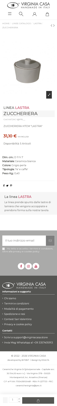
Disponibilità (11, 143)
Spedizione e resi (14, 313)
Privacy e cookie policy (18, 324)
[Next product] (54, 25)
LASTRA (22, 108)
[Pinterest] (11, 185)
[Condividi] (4, 185)
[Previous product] (52, 25)
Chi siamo (10, 298)
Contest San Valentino (18, 319)
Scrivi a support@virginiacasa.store (26, 337)
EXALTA (45, 360)
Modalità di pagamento (19, 308)
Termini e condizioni (16, 303)
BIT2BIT (25, 360)
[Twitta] (7, 185)
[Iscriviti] (50, 241)
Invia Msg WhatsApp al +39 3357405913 (28, 342)
